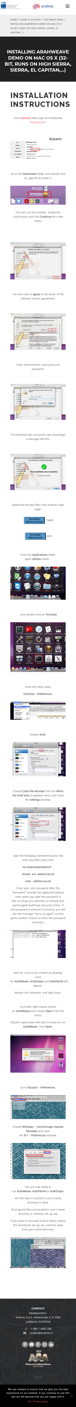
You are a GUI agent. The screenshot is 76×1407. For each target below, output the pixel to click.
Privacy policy (40, 1401)
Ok (29, 1401)
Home (13, 19)
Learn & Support (30, 19)
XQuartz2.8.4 (38, 122)
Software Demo (54, 19)
